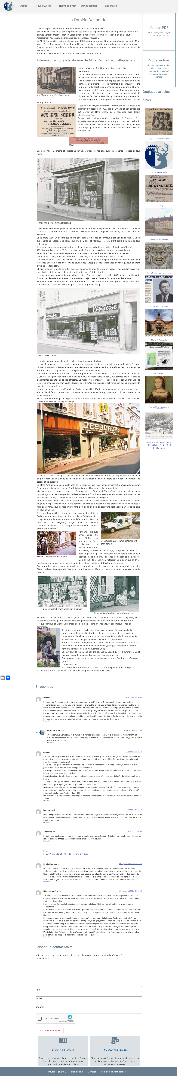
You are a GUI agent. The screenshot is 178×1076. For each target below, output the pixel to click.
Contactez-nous (115, 1050)
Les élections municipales (159, 306)
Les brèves (111, 6)
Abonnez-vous (62, 1050)
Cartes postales (89, 6)
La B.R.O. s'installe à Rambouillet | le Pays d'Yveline (65, 854)
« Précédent (152, 445)
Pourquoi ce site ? (57, 1071)
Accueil (24, 6)
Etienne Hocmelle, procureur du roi (158, 273)
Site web (40, 1007)
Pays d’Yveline (43, 6)
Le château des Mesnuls (159, 239)
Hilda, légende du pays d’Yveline (159, 442)
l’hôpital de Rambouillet (159, 340)
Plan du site (77, 1071)
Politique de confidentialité (114, 1071)
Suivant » (160, 448)
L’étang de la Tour (159, 373)
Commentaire (43, 958)
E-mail (39, 998)
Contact (92, 1071)
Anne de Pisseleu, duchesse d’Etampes (159, 408)
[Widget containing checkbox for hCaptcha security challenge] (55, 1019)
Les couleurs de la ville (159, 172)
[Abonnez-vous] (63, 1040)
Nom (38, 990)
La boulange (159, 206)
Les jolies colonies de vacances (159, 139)
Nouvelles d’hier (67, 6)
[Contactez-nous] (115, 1040)
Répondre (46, 721)
